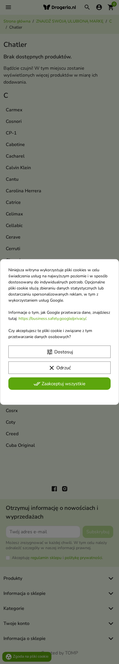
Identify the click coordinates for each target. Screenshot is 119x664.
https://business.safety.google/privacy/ (52, 318)
